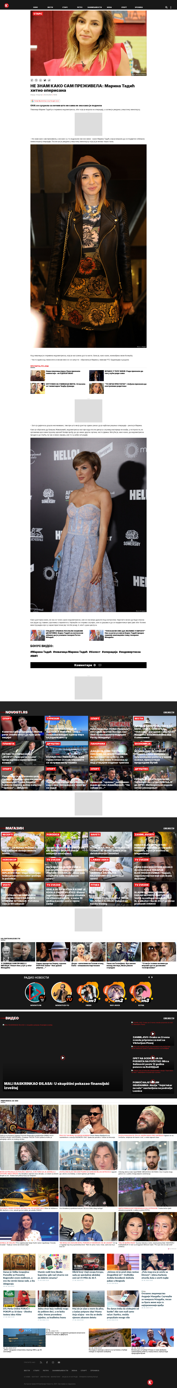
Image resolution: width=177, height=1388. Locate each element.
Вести (50, 7)
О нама (27, 1377)
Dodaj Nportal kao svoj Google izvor (46, 101)
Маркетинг (56, 1377)
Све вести (168, 712)
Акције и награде (70, 1377)
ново (35, 7)
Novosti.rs (17, 712)
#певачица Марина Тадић (70, 651)
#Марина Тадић (41, 651)
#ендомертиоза (130, 651)
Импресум (44, 1377)
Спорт (124, 7)
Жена (109, 7)
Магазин (15, 828)
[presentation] (149, 977)
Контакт (35, 1377)
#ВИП (34, 656)
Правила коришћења (88, 1377)
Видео (12, 1018)
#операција (110, 651)
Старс (65, 7)
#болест (94, 651)
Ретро (79, 7)
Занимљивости (94, 7)
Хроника (139, 7)
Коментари (85, 665)
